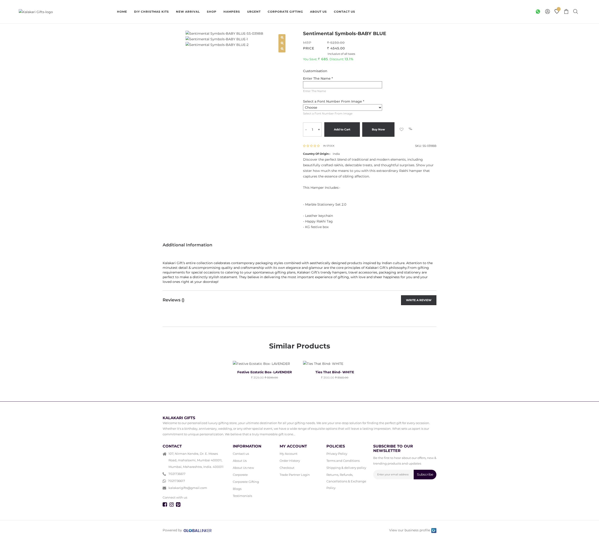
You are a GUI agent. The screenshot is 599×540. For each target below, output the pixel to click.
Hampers (231, 11)
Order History (290, 460)
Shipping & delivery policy (346, 468)
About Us (318, 11)
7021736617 (177, 474)
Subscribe (425, 474)
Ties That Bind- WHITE (334, 372)
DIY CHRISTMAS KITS (151, 11)
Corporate (240, 475)
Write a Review (418, 300)
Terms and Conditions (343, 460)
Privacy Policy (336, 453)
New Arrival (188, 11)
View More (375, 11)
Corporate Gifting (285, 11)
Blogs (237, 489)
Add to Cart (342, 129)
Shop (211, 11)
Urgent (254, 11)
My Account (288, 453)
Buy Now (378, 129)
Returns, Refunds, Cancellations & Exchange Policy (346, 481)
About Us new (243, 468)
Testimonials (242, 496)
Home (122, 11)
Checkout (287, 468)
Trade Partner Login (295, 475)
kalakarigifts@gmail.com (187, 488)
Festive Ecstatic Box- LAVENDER (264, 372)
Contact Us (344, 11)
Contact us (241, 453)
